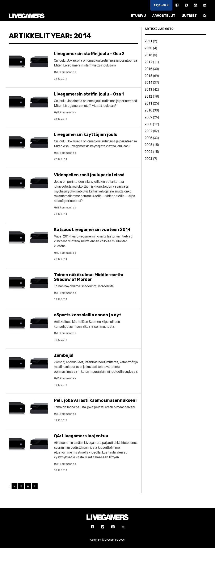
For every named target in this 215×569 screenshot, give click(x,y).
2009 (148, 117)
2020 (148, 48)
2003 (148, 159)
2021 (148, 41)
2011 (148, 103)
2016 (148, 69)
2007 (148, 131)
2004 (148, 152)
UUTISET (189, 16)
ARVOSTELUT (163, 16)
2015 (148, 76)
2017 (148, 62)
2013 (148, 90)
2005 (148, 145)
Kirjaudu (160, 5)
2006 (148, 138)
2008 (148, 124)
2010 (148, 110)
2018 (148, 55)
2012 (148, 96)
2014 (148, 83)
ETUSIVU (138, 16)
